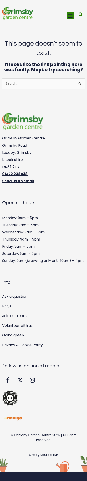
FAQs (6, 306)
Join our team (14, 315)
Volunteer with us (17, 325)
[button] (70, 15)
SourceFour (49, 455)
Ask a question (14, 296)
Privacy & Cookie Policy (22, 345)
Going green (13, 335)
